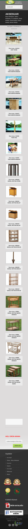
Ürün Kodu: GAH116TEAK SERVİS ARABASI (14, 92)
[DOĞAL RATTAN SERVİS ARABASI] (7, 302)
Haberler (9, 466)
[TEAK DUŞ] (7, 126)
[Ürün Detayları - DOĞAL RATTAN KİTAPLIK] (20, 236)
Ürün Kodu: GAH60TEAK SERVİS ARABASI (14, 158)
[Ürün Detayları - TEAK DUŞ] (20, 126)
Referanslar (9, 471)
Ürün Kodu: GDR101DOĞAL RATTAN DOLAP (14, 202)
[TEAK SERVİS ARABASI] (7, 60)
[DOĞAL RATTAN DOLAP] (7, 191)
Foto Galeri (9, 468)
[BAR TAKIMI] (7, 38)
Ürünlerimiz (17, 26)
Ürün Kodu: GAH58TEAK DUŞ (14, 136)
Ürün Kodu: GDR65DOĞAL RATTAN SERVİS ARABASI (14, 359)
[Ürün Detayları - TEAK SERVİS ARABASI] (20, 60)
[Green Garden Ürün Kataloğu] (14, 509)
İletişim (8, 474)
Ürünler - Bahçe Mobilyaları (13, 460)
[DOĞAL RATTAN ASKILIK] (7, 257)
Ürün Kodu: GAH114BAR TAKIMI (14, 49)
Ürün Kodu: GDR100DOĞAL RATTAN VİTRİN (14, 180)
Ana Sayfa (9, 26)
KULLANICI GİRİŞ (15, 520)
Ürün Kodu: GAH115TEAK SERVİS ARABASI (14, 70)
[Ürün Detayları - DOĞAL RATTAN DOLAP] (20, 191)
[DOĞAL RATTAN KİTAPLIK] (7, 236)
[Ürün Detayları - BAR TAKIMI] (20, 38)
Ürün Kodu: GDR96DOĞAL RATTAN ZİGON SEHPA (14, 382)
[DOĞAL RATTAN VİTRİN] (7, 170)
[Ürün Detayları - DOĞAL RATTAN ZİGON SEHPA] (20, 371)
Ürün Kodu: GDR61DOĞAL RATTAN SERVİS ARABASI (14, 313)
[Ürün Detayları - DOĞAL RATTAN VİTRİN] (20, 170)
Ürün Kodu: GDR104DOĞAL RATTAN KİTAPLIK (14, 246)
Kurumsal (9, 463)
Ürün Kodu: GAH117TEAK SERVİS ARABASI (14, 114)
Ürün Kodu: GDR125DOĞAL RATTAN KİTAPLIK (14, 289)
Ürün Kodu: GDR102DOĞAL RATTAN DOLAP (14, 224)
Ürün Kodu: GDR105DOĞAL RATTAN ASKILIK (14, 268)
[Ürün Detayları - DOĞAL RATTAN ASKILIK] (20, 257)
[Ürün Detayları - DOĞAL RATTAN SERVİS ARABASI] (20, 302)
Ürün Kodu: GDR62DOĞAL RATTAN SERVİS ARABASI (14, 336)
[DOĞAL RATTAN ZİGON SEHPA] (7, 371)
